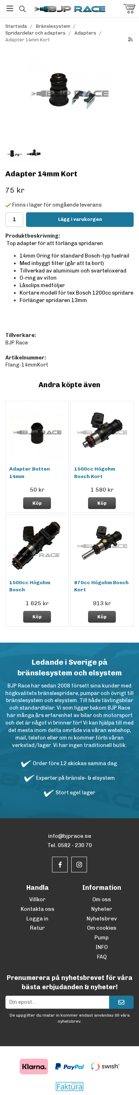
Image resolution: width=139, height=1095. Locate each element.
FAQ (102, 957)
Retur (37, 928)
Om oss (101, 899)
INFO (102, 947)
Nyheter (101, 909)
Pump (101, 937)
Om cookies (102, 928)
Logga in (37, 918)
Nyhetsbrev (102, 918)
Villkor (37, 899)
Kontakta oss (38, 909)
